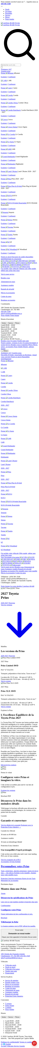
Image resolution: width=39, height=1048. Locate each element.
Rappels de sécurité (11, 994)
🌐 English (7, 1044)
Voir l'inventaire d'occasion (10, 557)
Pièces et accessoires (12, 984)
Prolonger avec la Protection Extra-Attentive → (17, 826)
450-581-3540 (6, 4)
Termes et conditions (27, 1042)
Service (7, 15)
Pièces (7, 17)
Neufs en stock (10, 967)
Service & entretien (11, 980)
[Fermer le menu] (21, 339)
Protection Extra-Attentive (14, 996)
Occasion (8, 11)
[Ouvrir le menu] (2, 6)
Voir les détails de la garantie (11, 825)
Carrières (8, 1007)
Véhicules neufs (10, 965)
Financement (9, 973)
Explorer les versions (8, 790)
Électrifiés (8, 13)
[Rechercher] (2, 67)
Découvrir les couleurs (8, 765)
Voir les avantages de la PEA (11, 860)
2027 (10, 603)
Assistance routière (11, 992)
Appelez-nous (5, 71)
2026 (3, 603)
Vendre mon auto (11, 971)
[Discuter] (34, 1043)
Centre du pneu (10, 988)
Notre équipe (14, 315)
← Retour (5, 351)
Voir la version (6, 681)
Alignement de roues (12, 990)
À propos (8, 1004)
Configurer (11, 77)
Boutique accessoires (12, 986)
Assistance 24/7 (6, 69)
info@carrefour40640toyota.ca (11, 313)
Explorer (4, 77)
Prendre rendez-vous (12, 982)
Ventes (4, 323)
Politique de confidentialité (10, 1042)
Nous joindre (9, 19)
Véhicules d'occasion (12, 969)
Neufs (7, 9)
